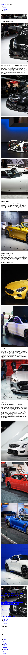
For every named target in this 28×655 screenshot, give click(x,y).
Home (4, 641)
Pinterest (5, 621)
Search (5, 639)
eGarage (2, 4)
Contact (5, 647)
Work (4, 8)
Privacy (5, 653)
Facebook (5, 619)
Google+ (5, 623)
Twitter (5, 620)
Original (5, 9)
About (4, 10)
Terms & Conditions (8, 651)
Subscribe (5, 649)
